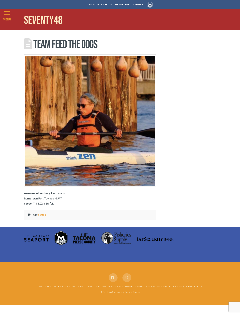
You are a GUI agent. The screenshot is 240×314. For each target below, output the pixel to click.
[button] (7, 12)
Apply (91, 286)
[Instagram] (126, 277)
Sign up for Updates (190, 286)
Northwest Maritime (113, 292)
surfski (42, 214)
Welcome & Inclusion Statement (116, 286)
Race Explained (55, 286)
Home (41, 286)
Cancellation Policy (148, 286)
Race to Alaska (132, 292)
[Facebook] (113, 277)
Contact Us (169, 286)
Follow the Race (76, 286)
